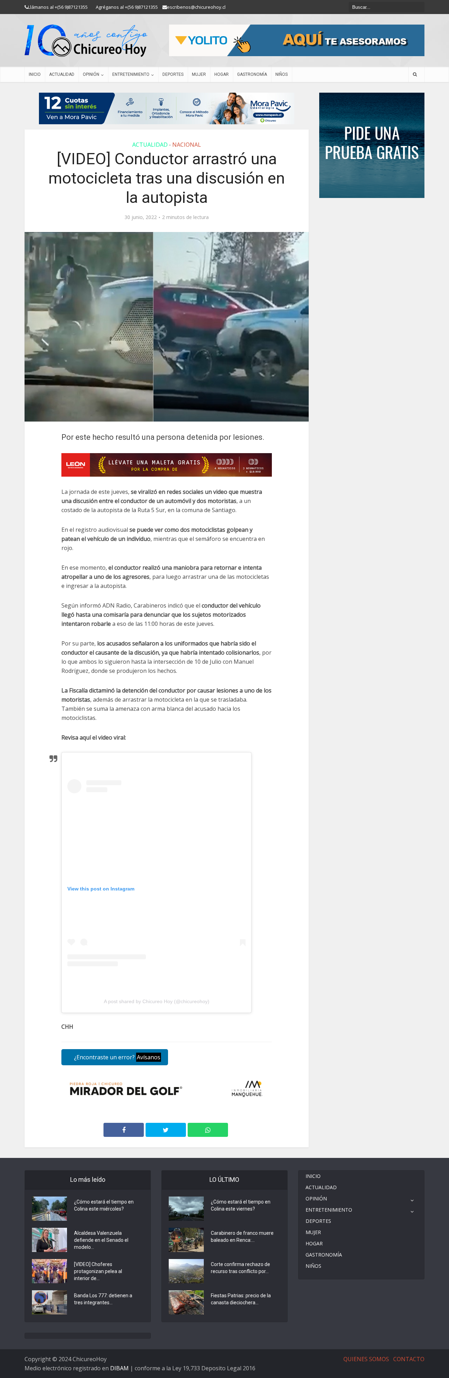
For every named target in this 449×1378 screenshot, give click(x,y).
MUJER (199, 74)
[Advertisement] (371, 219)
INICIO (35, 74)
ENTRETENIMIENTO (130, 74)
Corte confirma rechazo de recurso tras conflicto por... (240, 1267)
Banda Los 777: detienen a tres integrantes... (103, 1299)
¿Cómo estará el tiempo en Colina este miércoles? (104, 1205)
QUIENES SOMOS (366, 1359)
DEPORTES (172, 74)
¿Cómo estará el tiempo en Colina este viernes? (240, 1205)
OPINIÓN (91, 74)
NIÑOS (281, 74)
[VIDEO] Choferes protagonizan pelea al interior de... (98, 1271)
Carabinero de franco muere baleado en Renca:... (242, 1236)
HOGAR (221, 74)
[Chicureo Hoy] (86, 41)
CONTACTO (408, 1359)
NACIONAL (186, 144)
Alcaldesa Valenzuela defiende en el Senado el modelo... (101, 1240)
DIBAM (119, 1368)
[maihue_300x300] (371, 144)
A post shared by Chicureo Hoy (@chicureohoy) (156, 1001)
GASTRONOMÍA (252, 74)
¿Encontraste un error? (116, 1057)
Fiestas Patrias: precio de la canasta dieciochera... (241, 1299)
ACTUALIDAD (61, 74)
